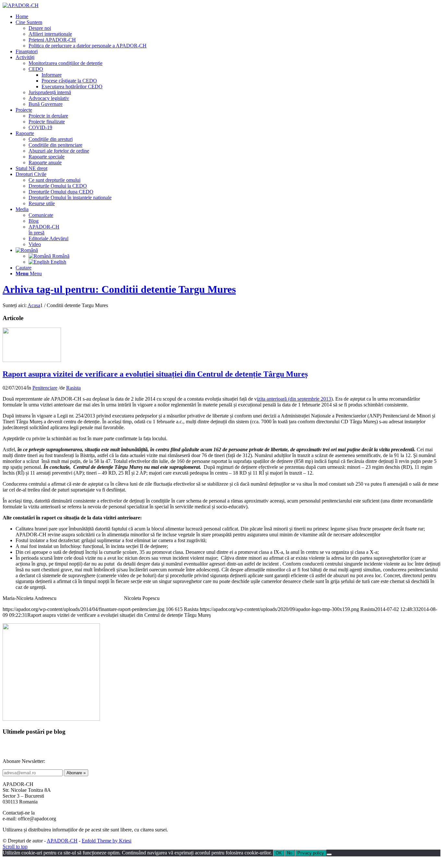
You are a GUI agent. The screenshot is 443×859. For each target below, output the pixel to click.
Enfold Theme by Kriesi (106, 840)
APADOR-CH (62, 840)
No (289, 853)
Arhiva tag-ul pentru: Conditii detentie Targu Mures (119, 289)
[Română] (27, 250)
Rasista (73, 388)
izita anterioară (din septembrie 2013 (294, 399)
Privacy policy (310, 853)
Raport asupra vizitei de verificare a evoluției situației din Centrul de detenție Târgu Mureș (155, 374)
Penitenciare (44, 388)
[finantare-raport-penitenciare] (32, 360)
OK (279, 853)
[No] (329, 854)
